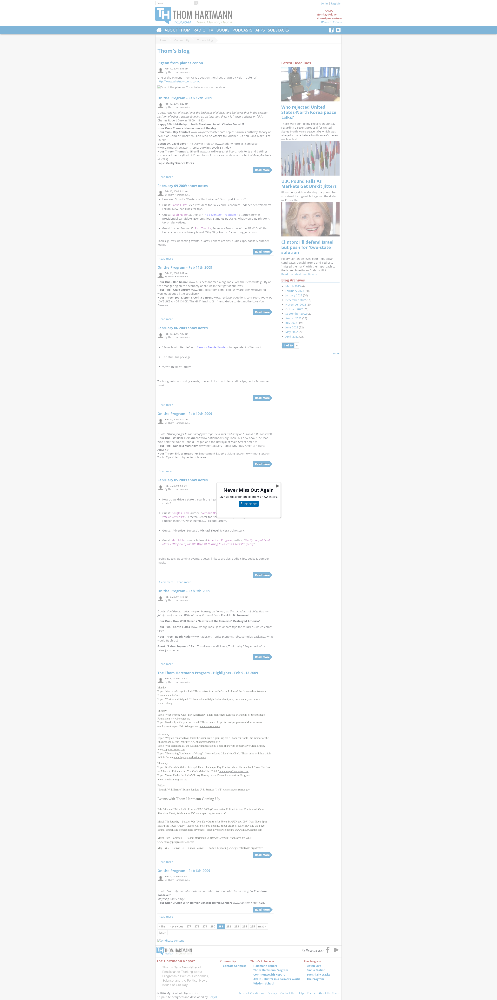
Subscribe (249, 503)
